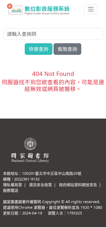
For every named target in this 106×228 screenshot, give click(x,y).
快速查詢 (38, 49)
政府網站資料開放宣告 (78, 184)
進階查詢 (67, 49)
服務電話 (10, 190)
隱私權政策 (12, 184)
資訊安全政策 (40, 184)
